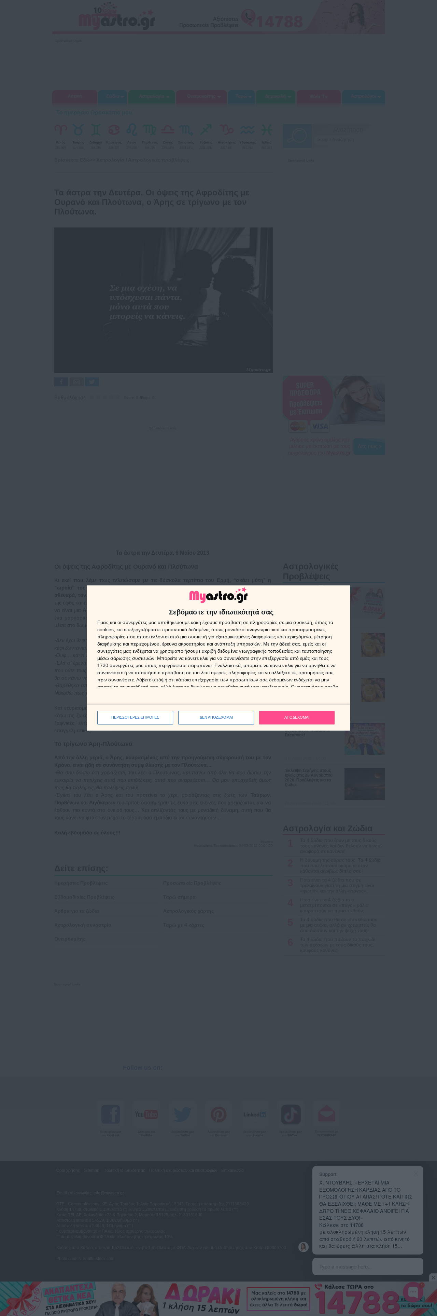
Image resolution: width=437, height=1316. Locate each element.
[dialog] (218, 658)
